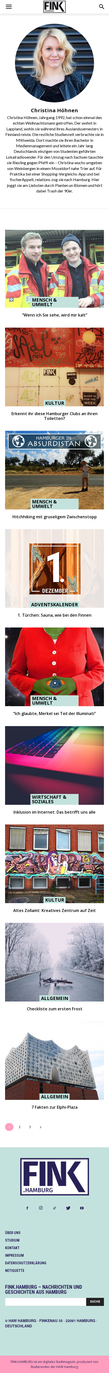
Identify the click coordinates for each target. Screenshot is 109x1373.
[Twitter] (68, 1208)
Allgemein (54, 998)
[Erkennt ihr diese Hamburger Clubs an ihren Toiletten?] (54, 367)
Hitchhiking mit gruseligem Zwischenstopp (54, 517)
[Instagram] (41, 1208)
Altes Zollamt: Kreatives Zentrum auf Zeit (54, 910)
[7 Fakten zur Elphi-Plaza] (54, 1060)
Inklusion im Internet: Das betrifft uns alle (54, 812)
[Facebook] (27, 1208)
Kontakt (12, 1248)
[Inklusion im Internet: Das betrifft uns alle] (54, 765)
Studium (12, 1240)
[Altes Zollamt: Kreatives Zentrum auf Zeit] (54, 863)
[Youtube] (82, 1208)
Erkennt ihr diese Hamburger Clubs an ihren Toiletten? (54, 416)
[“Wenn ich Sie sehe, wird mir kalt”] (54, 268)
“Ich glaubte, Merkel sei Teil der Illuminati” (54, 713)
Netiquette (14, 1271)
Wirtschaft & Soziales (49, 799)
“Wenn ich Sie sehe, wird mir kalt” (54, 315)
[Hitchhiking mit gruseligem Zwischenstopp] (54, 470)
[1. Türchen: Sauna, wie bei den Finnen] (54, 568)
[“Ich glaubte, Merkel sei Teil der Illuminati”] (54, 666)
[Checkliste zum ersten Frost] (54, 962)
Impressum (14, 1255)
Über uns (13, 1233)
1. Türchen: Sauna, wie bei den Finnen (55, 615)
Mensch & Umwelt (44, 302)
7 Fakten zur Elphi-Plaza (54, 1107)
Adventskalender (54, 605)
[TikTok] (54, 1208)
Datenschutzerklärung (25, 1263)
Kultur (54, 403)
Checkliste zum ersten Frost (54, 1009)
